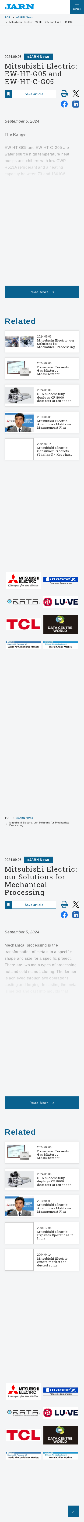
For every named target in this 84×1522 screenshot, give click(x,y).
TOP (7, 17)
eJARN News (24, 17)
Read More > (42, 292)
